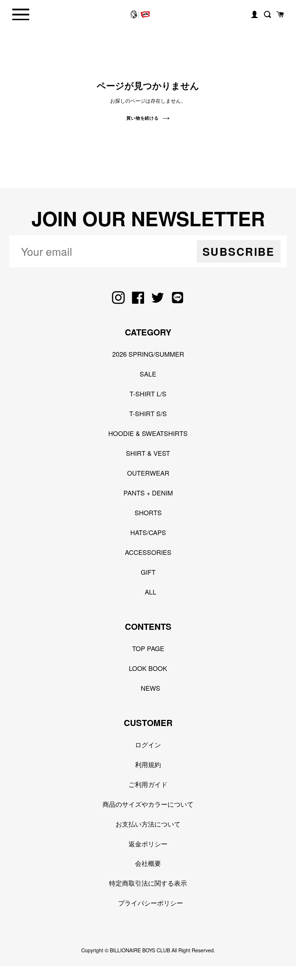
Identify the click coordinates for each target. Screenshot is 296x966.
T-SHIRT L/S (148, 393)
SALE (148, 373)
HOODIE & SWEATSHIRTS (148, 433)
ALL (150, 591)
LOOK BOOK (148, 668)
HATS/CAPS (148, 532)
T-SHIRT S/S (148, 413)
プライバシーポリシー (150, 902)
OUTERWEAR (148, 472)
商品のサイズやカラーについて (148, 804)
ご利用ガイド (148, 784)
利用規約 (148, 764)
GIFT (148, 572)
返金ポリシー (148, 843)
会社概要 (148, 863)
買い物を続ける (142, 118)
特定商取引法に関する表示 (148, 882)
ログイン (148, 744)
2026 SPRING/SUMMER (148, 354)
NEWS (150, 688)
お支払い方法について (148, 823)
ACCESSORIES (148, 552)
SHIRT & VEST (148, 453)
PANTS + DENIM (148, 492)
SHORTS (148, 512)
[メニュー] (20, 14)
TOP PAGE (148, 648)
